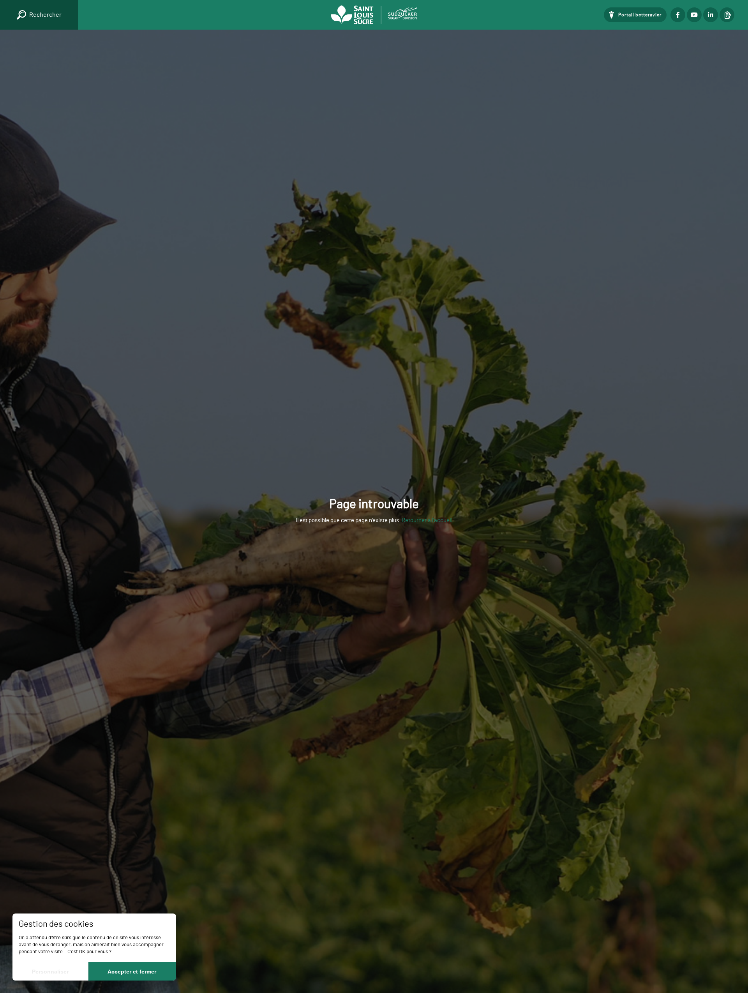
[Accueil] (374, 15)
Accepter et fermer (132, 971)
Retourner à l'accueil (427, 520)
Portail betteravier (640, 14)
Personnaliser (50, 971)
